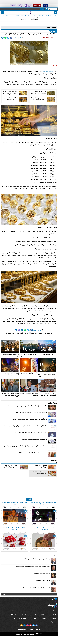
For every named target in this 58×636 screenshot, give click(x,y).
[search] (2, 12)
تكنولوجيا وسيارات (22, 618)
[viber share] (19, 330)
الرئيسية (55, 15)
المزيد (3, 594)
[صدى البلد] (29, 12)
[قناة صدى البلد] (45, 5)
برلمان (15, 618)
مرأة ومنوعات (9, 15)
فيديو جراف (54, 618)
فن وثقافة (23, 15)
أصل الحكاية (13, 614)
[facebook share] (11, 38)
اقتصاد (35, 618)
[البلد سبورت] (37, 5)
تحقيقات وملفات (53, 621)
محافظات (44, 618)
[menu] (55, 12)
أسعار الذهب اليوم (10, 333)
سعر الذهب (34, 333)
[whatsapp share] (5, 38)
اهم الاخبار (48, 15)
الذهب (40, 333)
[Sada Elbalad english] (13, 5)
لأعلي (53, 599)
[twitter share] (8, 38)
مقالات (45, 621)
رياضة (29, 15)
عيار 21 (27, 333)
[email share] (2, 38)
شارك (15, 37)
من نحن (38, 629)
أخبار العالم (24, 614)
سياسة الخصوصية (22, 629)
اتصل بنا (31, 629)
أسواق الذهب (20, 333)
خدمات (48, 27)
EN (43, 9)
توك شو (17, 15)
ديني (3, 15)
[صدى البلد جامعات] (28, 5)
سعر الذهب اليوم (48, 333)
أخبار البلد (41, 15)
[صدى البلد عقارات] (20, 5)
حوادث (34, 15)
